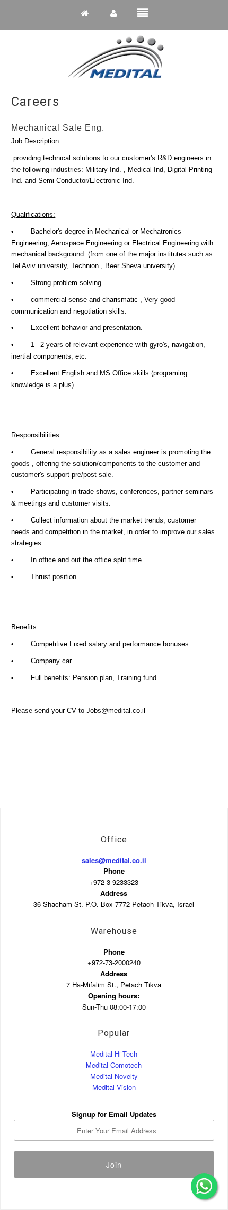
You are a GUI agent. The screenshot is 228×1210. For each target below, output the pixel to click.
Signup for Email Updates (114, 1114)
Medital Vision (114, 1087)
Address (113, 893)
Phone (114, 871)
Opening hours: (113, 996)
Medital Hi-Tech (113, 1054)
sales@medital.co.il (114, 860)
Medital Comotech (114, 1065)
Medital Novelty (114, 1076)
